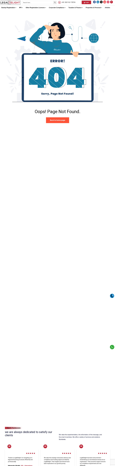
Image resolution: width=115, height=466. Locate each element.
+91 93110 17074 (68, 2)
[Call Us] (112, 296)
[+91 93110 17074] (59, 2)
